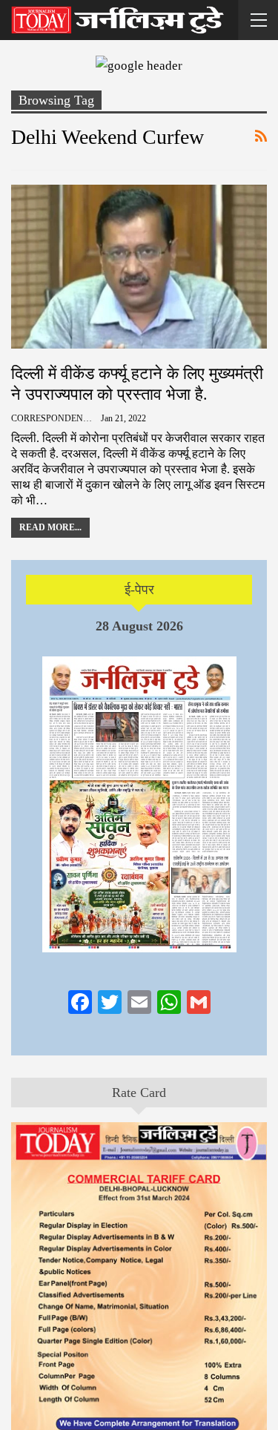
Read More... (50, 527)
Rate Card (139, 1092)
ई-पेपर (139, 589)
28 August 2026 (139, 626)
